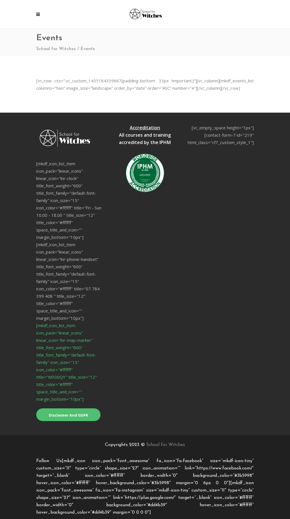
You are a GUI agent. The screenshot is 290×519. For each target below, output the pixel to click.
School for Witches (56, 49)
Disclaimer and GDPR (68, 415)
